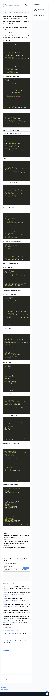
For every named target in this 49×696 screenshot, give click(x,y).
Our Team (35, 693)
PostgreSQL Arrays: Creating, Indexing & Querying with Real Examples (40, 9)
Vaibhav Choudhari (14, 10)
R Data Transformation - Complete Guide (13, 633)
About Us (31, 693)
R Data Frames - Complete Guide (11, 637)
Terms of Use (46, 693)
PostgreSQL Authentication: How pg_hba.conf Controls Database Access (40, 15)
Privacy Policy (40, 693)
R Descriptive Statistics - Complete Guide (13, 640)
